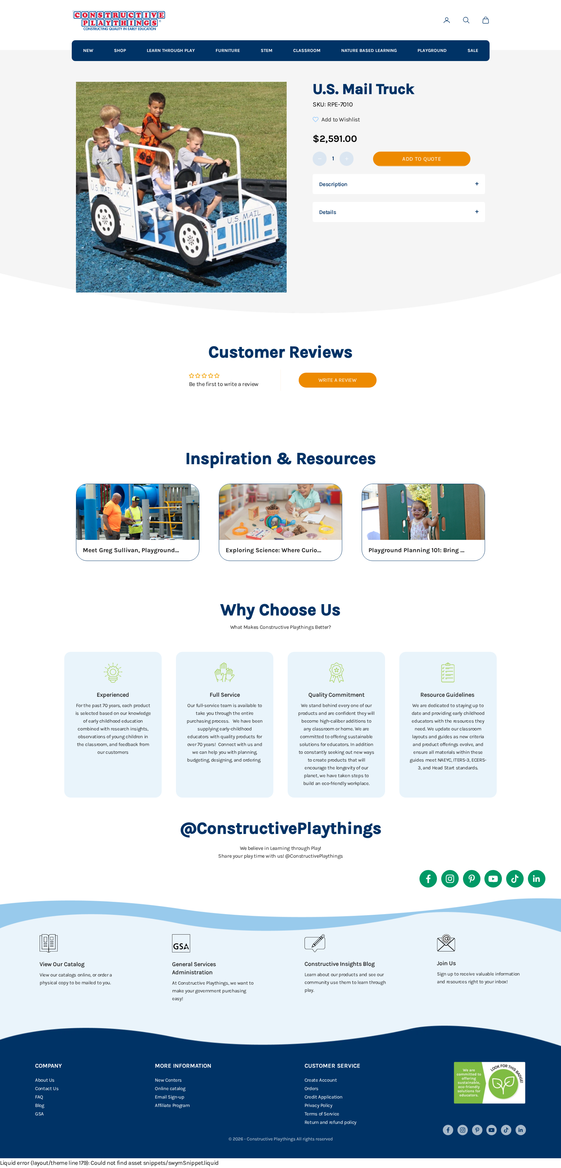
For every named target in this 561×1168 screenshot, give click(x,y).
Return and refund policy (330, 1122)
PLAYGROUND (432, 50)
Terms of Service (322, 1114)
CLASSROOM (306, 50)
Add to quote (421, 158)
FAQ (39, 1097)
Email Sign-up (169, 1097)
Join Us (446, 963)
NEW (88, 50)
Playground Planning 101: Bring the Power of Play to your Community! (417, 550)
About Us (45, 1080)
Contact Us (46, 1088)
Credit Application (324, 1097)
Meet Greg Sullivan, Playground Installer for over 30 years (131, 550)
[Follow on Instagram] (450, 879)
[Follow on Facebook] (428, 879)
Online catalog (170, 1088)
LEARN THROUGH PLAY (171, 50)
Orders (311, 1088)
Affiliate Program (172, 1105)
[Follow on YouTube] (493, 879)
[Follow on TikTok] (515, 879)
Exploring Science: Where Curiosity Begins (274, 550)
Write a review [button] (337, 380)
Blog (39, 1105)
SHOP (120, 50)
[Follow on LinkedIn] (536, 879)
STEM (266, 50)
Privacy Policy (318, 1105)
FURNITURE (228, 50)
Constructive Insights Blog (340, 963)
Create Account (321, 1080)
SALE (473, 50)
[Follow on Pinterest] (472, 879)
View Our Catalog (62, 964)
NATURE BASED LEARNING (369, 50)
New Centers (168, 1080)
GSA (39, 1114)
